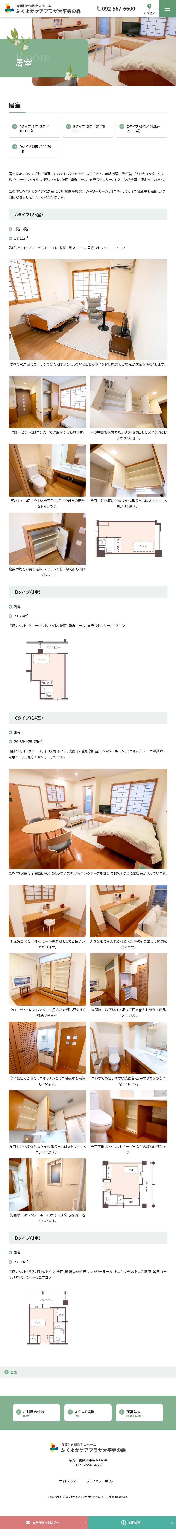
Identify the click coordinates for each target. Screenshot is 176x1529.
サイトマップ (67, 1481)
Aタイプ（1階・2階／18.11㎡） (34, 128)
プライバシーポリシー (102, 1481)
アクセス (149, 13)
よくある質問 (85, 1413)
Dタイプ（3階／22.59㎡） (35, 149)
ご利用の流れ (33, 1413)
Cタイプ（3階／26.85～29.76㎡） (144, 128)
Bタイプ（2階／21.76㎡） (89, 128)
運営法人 (134, 1413)
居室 (13, 1372)
